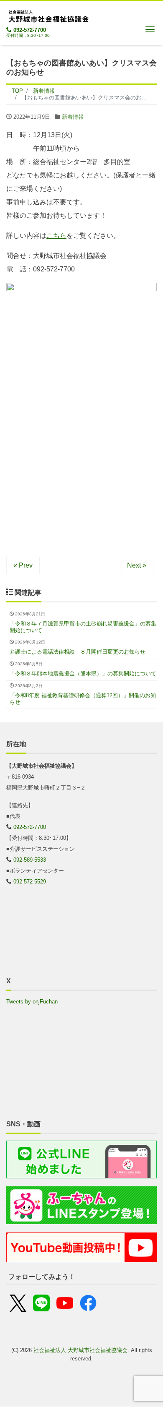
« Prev (23, 565)
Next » (136, 565)
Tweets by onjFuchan (32, 1001)
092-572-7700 (29, 30)
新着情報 (73, 117)
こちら (56, 235)
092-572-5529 (29, 881)
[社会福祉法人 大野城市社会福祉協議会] (48, 15)
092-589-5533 (29, 860)
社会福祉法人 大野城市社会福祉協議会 (80, 1350)
